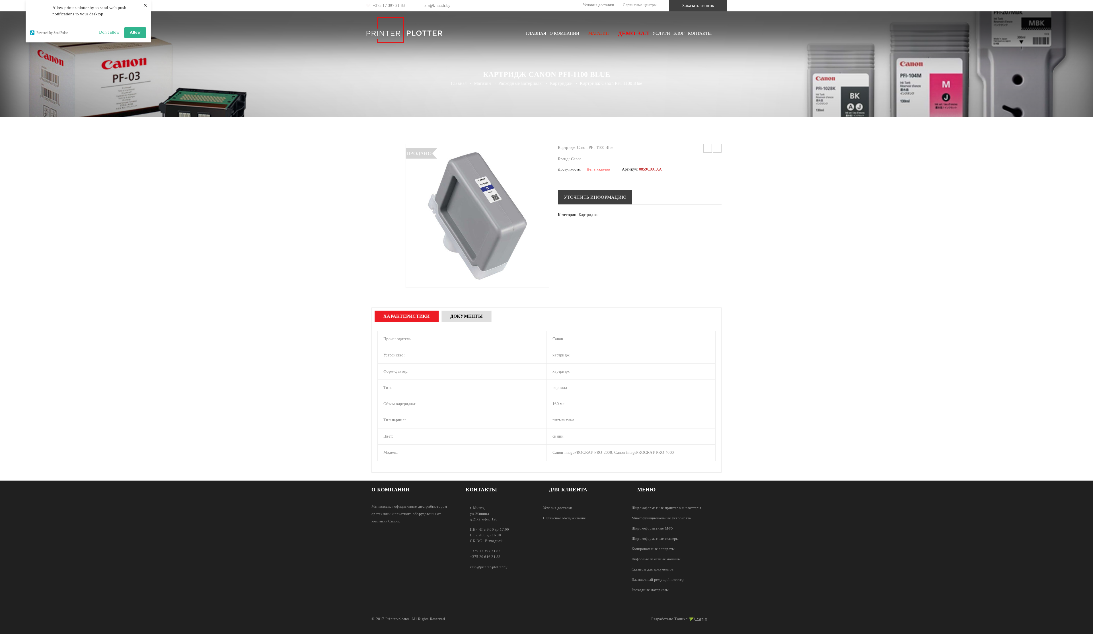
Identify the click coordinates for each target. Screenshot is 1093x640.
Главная (459, 83)
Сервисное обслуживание (564, 518)
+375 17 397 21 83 (389, 5)
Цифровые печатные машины (656, 559)
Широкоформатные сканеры (655, 538)
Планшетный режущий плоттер (658, 579)
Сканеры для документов (653, 569)
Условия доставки (598, 5)
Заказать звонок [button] (698, 5)
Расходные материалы (520, 83)
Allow (135, 32)
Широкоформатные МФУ (653, 528)
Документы (466, 316)
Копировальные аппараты (653, 549)
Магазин (482, 83)
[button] (595, 197)
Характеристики (406, 316)
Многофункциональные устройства (661, 518)
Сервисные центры (639, 5)
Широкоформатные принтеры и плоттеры (666, 508)
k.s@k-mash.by (437, 5)
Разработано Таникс (669, 619)
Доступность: (569, 169)
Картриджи (561, 83)
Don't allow (109, 32)
